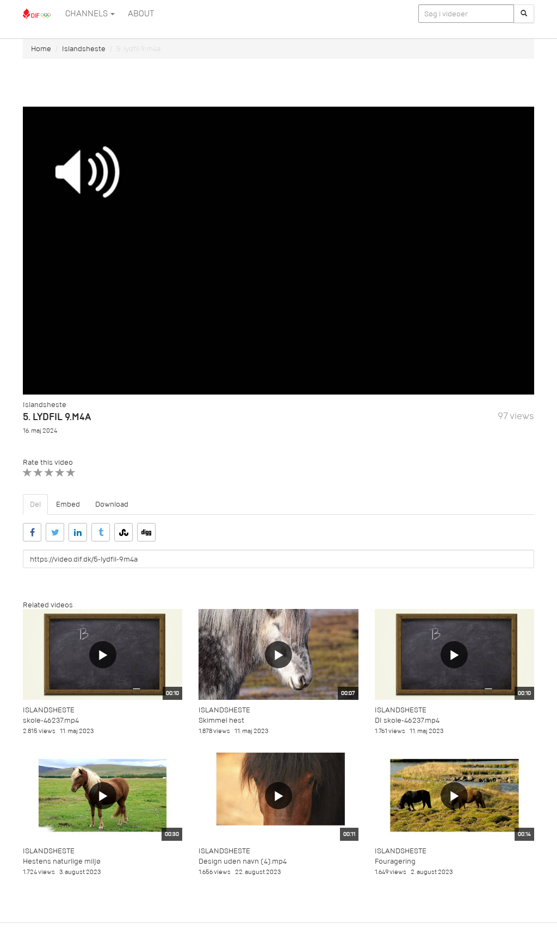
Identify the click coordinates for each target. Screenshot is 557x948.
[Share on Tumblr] (100, 532)
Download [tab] (111, 504)
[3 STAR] (49, 472)
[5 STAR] (71, 472)
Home (41, 49)
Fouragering (395, 861)
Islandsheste (84, 49)
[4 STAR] (60, 472)
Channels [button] (87, 14)
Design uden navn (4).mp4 (243, 861)
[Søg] (523, 13)
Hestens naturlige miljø (62, 861)
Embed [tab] (68, 504)
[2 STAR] (38, 472)
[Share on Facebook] (32, 532)
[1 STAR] (27, 472)
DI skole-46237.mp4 (407, 720)
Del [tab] (35, 504)
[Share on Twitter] (55, 532)
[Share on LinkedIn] (78, 532)
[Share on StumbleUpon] (123, 532)
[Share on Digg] (146, 532)
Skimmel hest (221, 720)
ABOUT (141, 14)
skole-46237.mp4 (51, 720)
